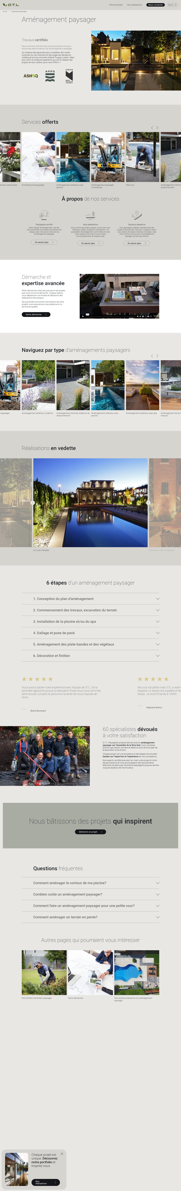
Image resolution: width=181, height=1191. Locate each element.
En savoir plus (41, 242)
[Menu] (172, 5)
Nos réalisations (134, 5)
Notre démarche (33, 314)
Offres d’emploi (116, 5)
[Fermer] (62, 1154)
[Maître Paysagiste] (69, 76)
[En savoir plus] (44, 215)
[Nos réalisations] (16, 1169)
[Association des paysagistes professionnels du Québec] (50, 76)
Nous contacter (155, 5)
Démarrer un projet (88, 832)
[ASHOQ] (31, 76)
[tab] (96, 598)
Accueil (5, 11)
